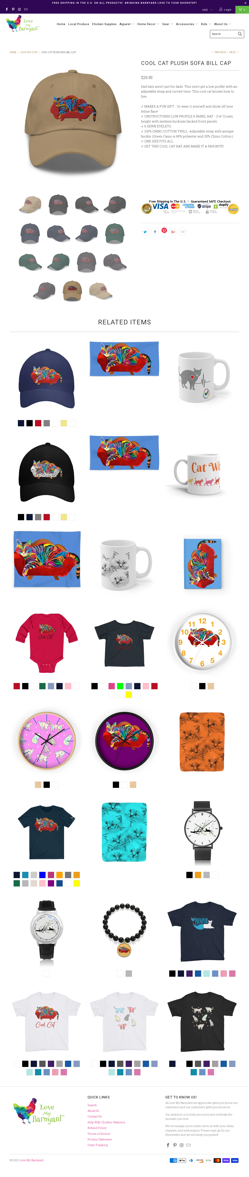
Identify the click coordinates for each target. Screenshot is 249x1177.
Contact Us (95, 1116)
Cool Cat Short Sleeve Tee (47, 832)
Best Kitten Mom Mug (124, 565)
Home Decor (147, 24)
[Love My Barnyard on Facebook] (6, 9)
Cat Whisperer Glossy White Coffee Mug (202, 471)
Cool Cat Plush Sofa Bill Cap (47, 379)
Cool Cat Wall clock (202, 643)
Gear (166, 24)
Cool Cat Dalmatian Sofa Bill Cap (47, 472)
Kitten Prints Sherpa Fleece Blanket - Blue (124, 832)
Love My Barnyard (31, 1160)
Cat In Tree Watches (202, 832)
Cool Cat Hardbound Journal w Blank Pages (202, 565)
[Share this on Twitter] (145, 232)
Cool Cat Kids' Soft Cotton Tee (47, 1021)
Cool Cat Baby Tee (124, 643)
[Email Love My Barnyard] (25, 9)
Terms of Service (99, 1134)
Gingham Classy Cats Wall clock (47, 742)
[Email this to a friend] (183, 232)
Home (61, 24)
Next (233, 52)
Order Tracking (98, 1145)
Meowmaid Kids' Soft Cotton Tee (202, 931)
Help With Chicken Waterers (106, 1122)
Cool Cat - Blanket (47, 559)
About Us (221, 24)
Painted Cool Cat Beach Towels (124, 453)
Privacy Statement (100, 1139)
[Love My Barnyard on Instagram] (19, 9)
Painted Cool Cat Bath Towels (124, 359)
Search (92, 1105)
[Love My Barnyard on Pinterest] (13, 9)
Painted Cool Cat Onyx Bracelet (124, 931)
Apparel (125, 24)
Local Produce (78, 24)
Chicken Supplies (104, 24)
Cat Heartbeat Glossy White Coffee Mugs (202, 377)
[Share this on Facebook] (155, 232)
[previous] (17, 122)
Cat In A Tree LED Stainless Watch (47, 931)
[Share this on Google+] (173, 232)
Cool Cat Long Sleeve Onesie (47, 643)
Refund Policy (97, 1128)
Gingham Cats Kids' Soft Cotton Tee (124, 1021)
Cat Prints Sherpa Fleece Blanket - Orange (202, 742)
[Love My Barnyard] (22, 24)
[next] (130, 122)
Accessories (185, 24)
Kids (204, 24)
